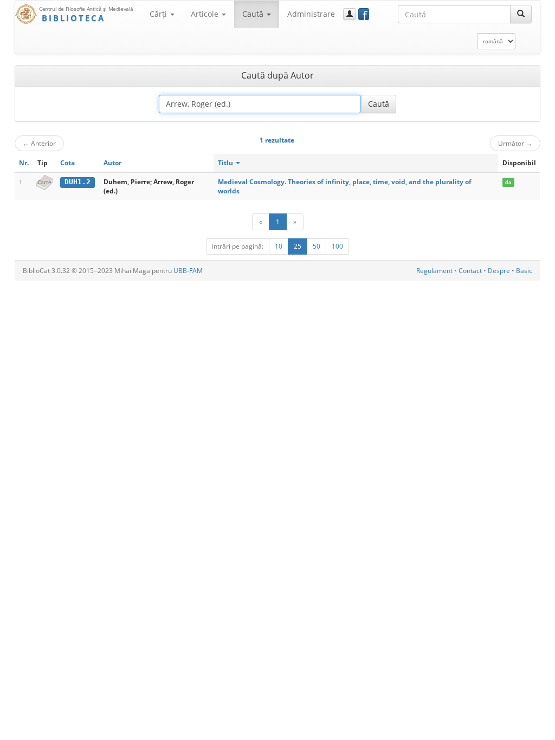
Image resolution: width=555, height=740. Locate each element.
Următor (515, 143)
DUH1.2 (77, 182)
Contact (470, 270)
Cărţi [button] (159, 14)
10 (278, 246)
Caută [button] (254, 14)
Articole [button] (206, 14)
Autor (112, 162)
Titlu (226, 162)
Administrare (311, 14)
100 (337, 246)
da (508, 182)
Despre (499, 270)
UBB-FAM (188, 270)
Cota (67, 162)
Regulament (434, 270)
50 (316, 246)
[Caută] (521, 14)
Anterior (39, 143)
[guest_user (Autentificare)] (349, 14)
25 (297, 246)
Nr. (24, 162)
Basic (524, 270)
